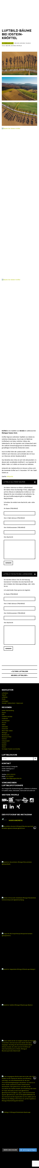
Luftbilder (5, 697)
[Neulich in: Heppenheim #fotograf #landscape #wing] (19, 986)
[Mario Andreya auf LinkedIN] (18, 806)
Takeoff (4, 695)
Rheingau (4, 732)
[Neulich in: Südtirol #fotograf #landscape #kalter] (19, 1021)
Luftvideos (5, 693)
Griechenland (5, 720)
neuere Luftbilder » (19, 675)
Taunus (28, 43)
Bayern (4, 712)
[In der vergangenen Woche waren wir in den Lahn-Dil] (19, 1093)
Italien (4, 724)
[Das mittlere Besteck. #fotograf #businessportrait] (19, 843)
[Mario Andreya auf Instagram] (32, 800)
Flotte (3, 699)
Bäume (8, 45)
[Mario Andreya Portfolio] (5, 800)
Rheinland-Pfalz (6, 737)
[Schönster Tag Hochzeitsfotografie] (18, 800)
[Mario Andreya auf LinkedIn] (11, 806)
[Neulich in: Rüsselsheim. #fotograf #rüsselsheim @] (19, 878)
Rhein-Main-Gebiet (7, 730)
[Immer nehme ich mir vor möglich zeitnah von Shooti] (19, 1057)
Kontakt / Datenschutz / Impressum (12, 703)
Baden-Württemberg (8, 710)
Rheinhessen (5, 735)
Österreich (5, 728)
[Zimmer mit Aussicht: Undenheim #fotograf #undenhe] (19, 914)
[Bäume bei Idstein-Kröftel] (19, 63)
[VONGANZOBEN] (11, 800)
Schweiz (4, 743)
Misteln (19, 45)
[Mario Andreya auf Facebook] (5, 806)
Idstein (13, 45)
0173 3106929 (10, 776)
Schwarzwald (6, 741)
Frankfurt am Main (7, 716)
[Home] (19, 13)
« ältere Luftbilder (19, 671)
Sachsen (4, 739)
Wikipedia (10, 476)
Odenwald (5, 726)
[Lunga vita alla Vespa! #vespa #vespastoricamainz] (19, 950)
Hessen (22, 43)
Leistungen (5, 701)
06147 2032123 (11, 774)
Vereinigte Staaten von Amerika (11, 749)
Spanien (4, 745)
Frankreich (5, 718)
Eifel (3, 714)
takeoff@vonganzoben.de (14, 778)
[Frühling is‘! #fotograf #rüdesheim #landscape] (19, 1129)
